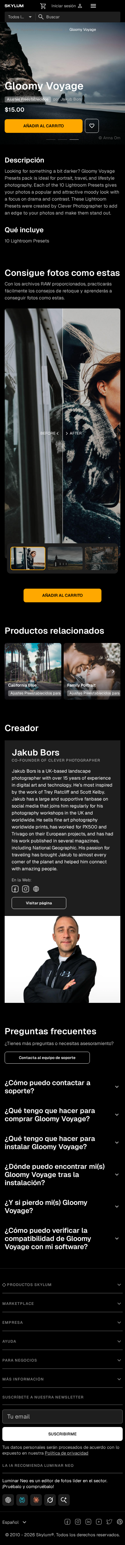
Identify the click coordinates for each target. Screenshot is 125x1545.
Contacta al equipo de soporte (47, 1057)
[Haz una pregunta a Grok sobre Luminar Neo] (50, 1500)
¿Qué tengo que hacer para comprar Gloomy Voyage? (62, 1114)
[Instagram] (25, 888)
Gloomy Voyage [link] (82, 29)
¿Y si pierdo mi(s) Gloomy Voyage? (62, 1206)
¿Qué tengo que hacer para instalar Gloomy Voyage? (62, 1142)
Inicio (9, 29)
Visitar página (39, 903)
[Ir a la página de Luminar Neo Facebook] (67, 1522)
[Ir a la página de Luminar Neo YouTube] (99, 1522)
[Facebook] (15, 888)
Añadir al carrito (43, 125)
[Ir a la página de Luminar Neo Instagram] (78, 1522)
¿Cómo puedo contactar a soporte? (62, 1086)
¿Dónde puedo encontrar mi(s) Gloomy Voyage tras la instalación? (62, 1174)
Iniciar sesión (67, 6)
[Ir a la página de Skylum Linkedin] (88, 1522)
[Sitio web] (36, 888)
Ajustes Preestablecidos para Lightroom (44, 693)
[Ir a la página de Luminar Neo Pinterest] (120, 1522)
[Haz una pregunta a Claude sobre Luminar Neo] (36, 1500)
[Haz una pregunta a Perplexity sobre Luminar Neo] (22, 1500)
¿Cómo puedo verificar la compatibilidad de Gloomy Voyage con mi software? (62, 1238)
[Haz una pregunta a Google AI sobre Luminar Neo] (64, 1500)
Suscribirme (62, 1434)
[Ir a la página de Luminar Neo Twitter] (109, 1522)
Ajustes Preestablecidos (42, 29)
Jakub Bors (71, 99)
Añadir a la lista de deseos (33, 662)
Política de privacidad (66, 1453)
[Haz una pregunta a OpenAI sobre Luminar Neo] (8, 1500)
